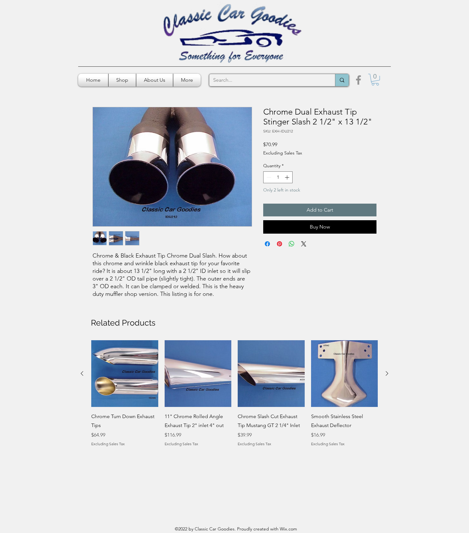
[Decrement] (268, 177)
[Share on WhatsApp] (291, 244)
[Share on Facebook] (267, 244)
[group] (234, 398)
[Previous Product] (82, 373)
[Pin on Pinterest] (279, 244)
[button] (375, 80)
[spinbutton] (278, 177)
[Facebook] (358, 80)
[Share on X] (304, 244)
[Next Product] (387, 373)
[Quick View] (124, 373)
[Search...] (342, 80)
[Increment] (288, 177)
